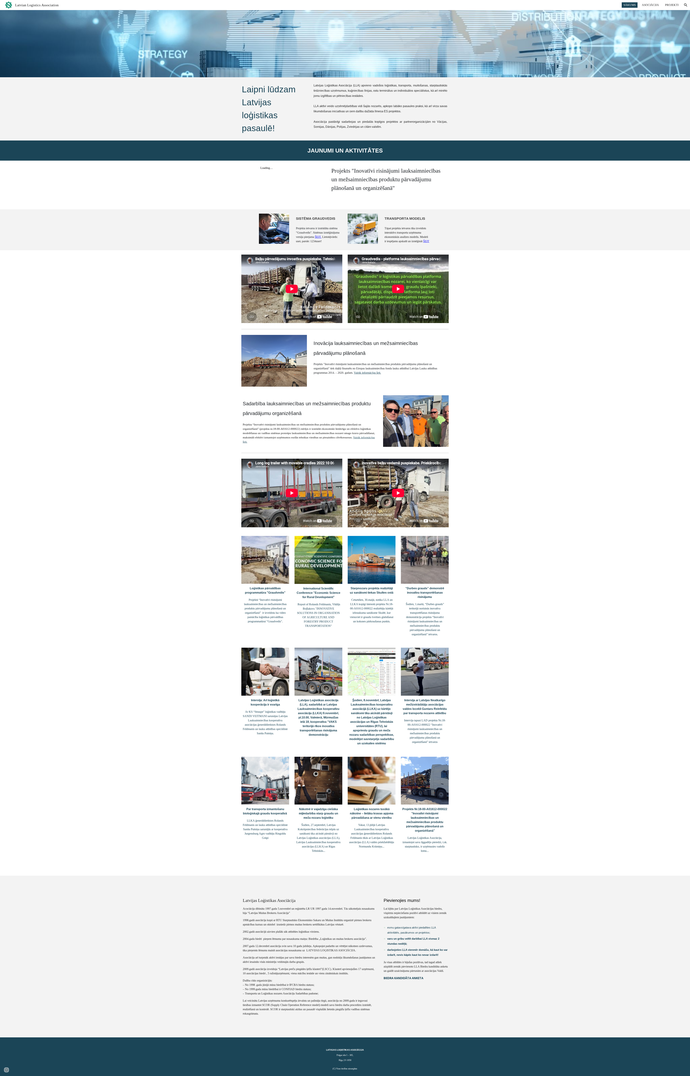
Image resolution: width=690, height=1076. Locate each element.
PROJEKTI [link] (671, 4)
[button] (685, 5)
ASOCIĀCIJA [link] (650, 4)
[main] (274, 109)
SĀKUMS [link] (630, 4)
